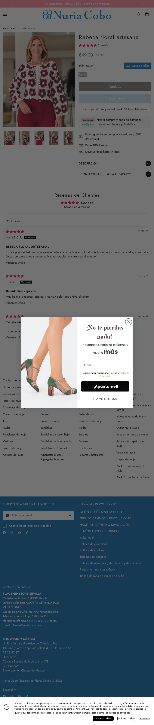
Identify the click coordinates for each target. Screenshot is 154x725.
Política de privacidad (120, 712)
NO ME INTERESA (105, 399)
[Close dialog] (128, 321)
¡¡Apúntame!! (105, 386)
